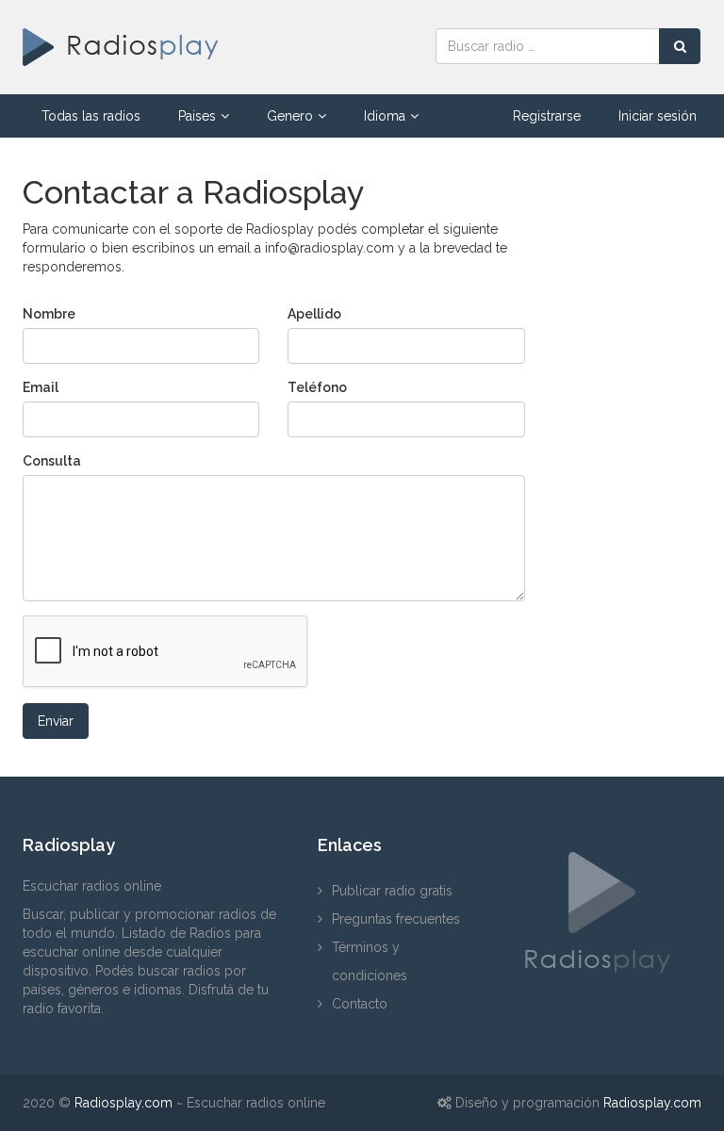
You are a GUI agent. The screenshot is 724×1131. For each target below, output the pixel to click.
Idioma (384, 115)
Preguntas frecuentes (396, 918)
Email (40, 387)
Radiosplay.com (123, 1102)
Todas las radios (90, 115)
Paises (197, 115)
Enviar (56, 721)
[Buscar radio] (679, 46)
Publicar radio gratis (392, 890)
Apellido (314, 313)
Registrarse (547, 115)
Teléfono (317, 387)
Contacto (359, 1003)
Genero (290, 115)
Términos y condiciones (369, 961)
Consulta (52, 460)
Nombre (49, 313)
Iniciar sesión (657, 115)
